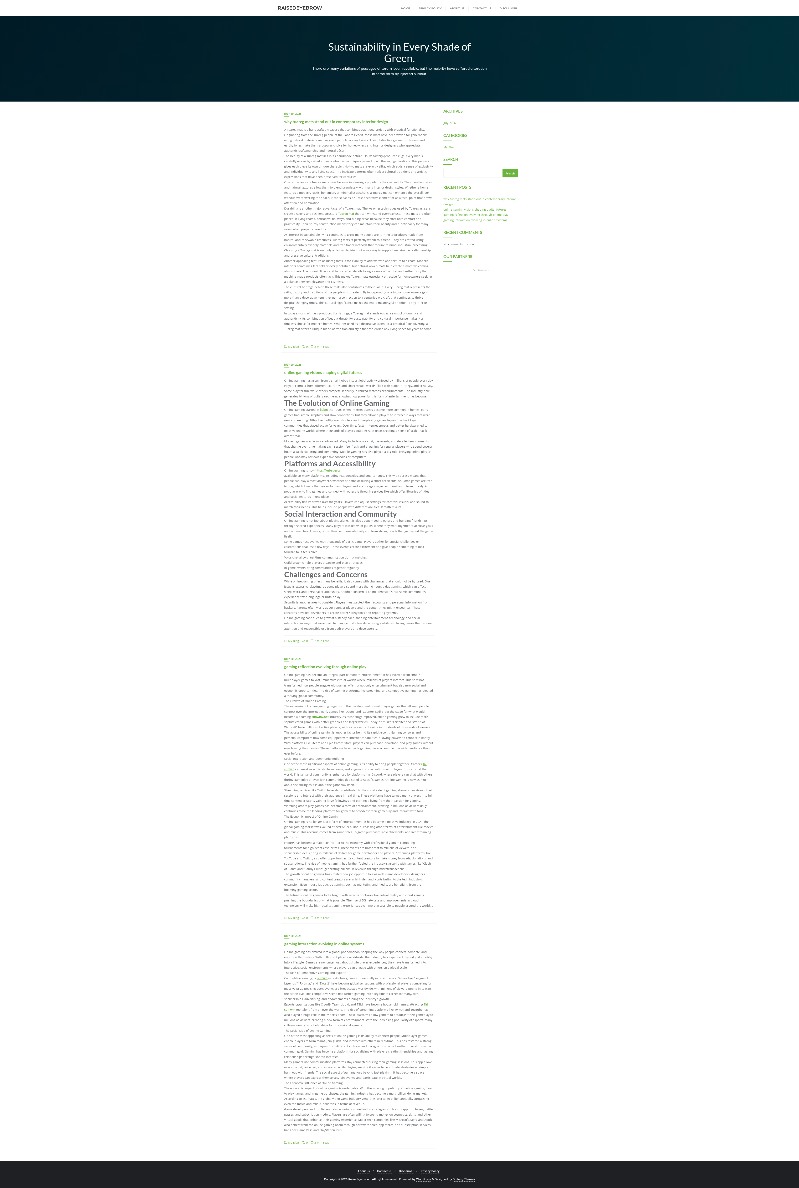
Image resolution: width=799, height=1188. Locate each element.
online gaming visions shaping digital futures (323, 372)
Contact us (384, 1171)
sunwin (322, 978)
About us (363, 1171)
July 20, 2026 (292, 364)
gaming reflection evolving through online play (325, 666)
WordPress (423, 1179)
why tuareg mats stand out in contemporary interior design (336, 121)
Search (450, 160)
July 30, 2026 (292, 113)
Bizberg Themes (464, 1179)
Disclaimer (406, 1171)
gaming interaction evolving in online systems (324, 943)
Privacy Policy (430, 1171)
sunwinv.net (320, 717)
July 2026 (449, 123)
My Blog (293, 347)
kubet (324, 410)
